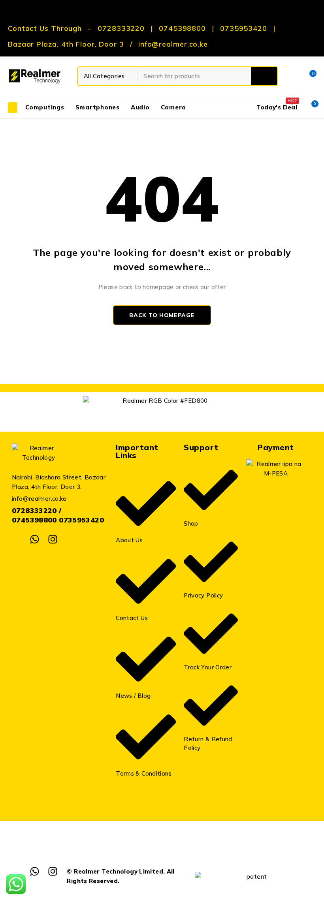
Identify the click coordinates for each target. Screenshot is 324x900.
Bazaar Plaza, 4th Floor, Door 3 (66, 44)
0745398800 (182, 28)
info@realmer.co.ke (173, 44)
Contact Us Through (45, 28)
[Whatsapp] (35, 539)
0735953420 (243, 28)
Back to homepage (161, 315)
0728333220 (121, 28)
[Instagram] (53, 539)
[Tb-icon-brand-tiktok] (70, 539)
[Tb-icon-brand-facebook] (17, 539)
